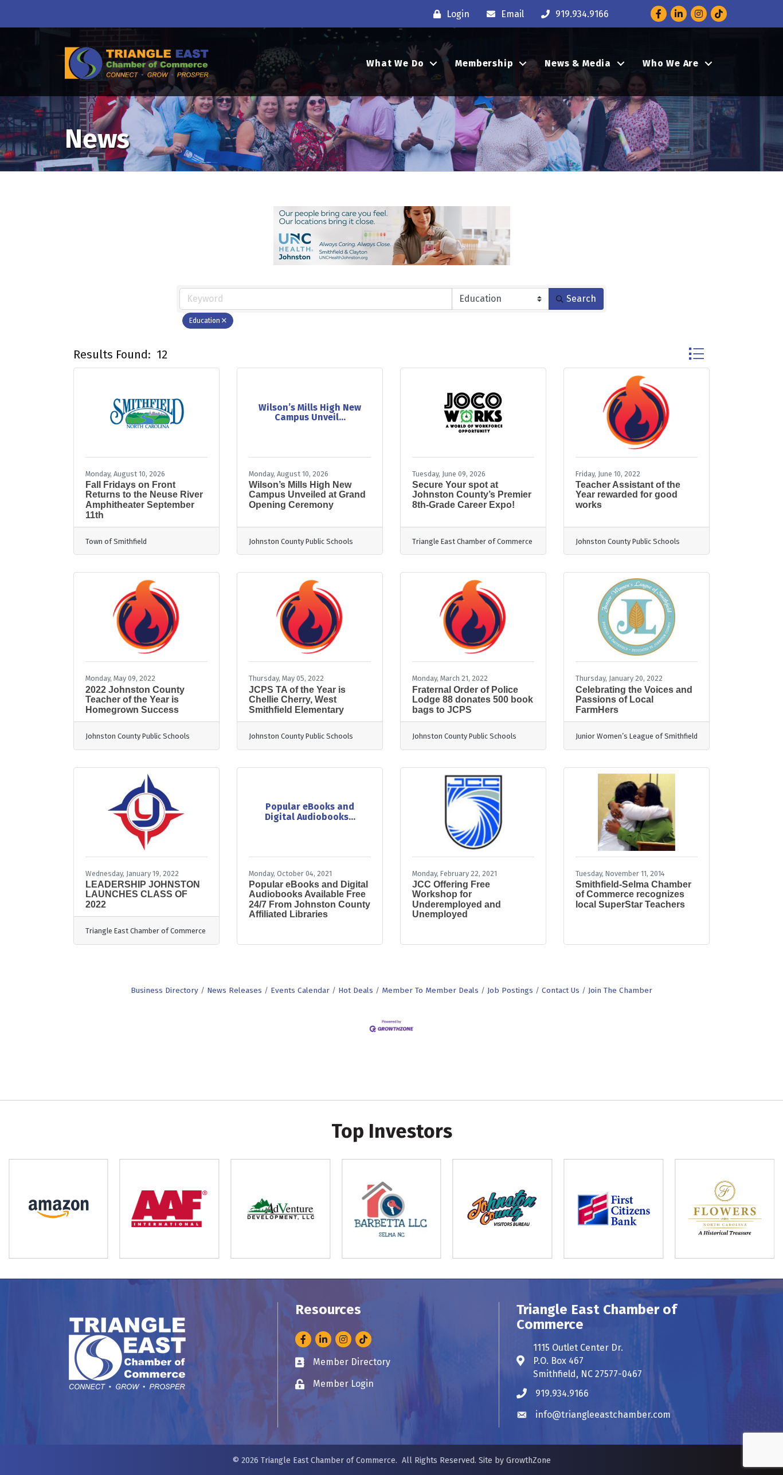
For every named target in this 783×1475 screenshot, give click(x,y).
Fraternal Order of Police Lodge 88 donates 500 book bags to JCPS (472, 700)
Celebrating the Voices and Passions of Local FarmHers (633, 700)
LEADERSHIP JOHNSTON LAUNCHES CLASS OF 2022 (142, 894)
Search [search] (581, 298)
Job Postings (510, 990)
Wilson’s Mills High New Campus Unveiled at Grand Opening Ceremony (307, 495)
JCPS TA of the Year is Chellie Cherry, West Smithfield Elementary (297, 700)
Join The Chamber (620, 990)
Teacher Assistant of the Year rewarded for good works (627, 495)
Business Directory (164, 990)
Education (204, 321)
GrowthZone (528, 1460)
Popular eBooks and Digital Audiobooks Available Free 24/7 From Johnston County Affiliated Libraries (309, 900)
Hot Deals (355, 990)
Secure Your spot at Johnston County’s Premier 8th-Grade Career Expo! (471, 495)
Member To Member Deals (430, 990)
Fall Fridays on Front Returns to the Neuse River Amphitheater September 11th (144, 500)
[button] (696, 353)
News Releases (234, 990)
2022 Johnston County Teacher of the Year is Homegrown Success (135, 700)
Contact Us (561, 990)
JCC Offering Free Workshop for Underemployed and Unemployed (456, 900)
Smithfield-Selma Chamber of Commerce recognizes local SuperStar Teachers (633, 894)
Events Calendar (300, 990)
